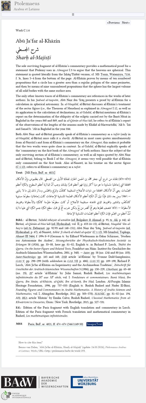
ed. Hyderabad (61, 224)
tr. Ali (113, 220)
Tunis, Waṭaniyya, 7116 (115, 74)
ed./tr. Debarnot (35, 228)
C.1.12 (20, 167)
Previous (114, 22)
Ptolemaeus (27, 6)
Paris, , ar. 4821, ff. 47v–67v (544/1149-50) (55, 324)
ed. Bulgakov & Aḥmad (86, 220)
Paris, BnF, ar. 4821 (42, 172)
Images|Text (94, 324)
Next (125, 22)
